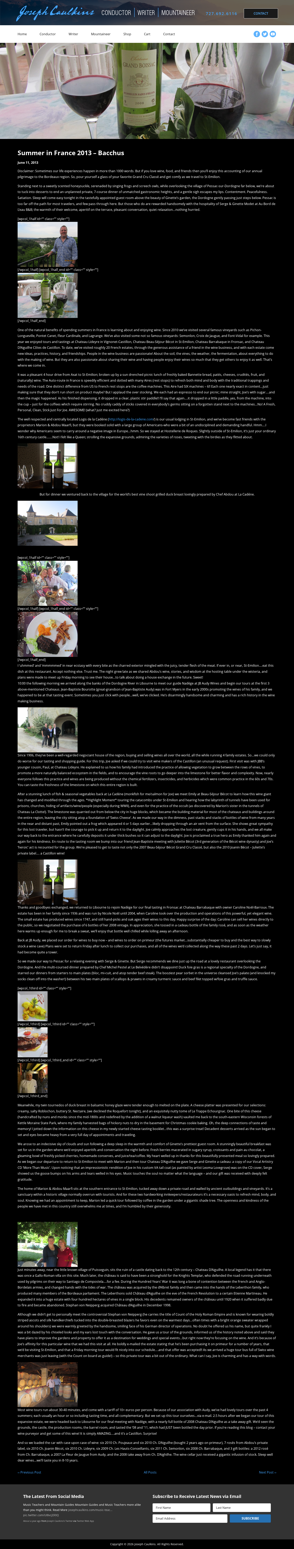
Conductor (48, 34)
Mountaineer (101, 34)
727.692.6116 (221, 13)
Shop (127, 34)
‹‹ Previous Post (29, 1472)
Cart (147, 34)
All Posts (150, 1472)
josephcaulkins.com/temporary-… (61, 1520)
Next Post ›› (267, 1472)
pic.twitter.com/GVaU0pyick (102, 1520)
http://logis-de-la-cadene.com (131, 419)
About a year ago (32, 1526)
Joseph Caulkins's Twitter (60, 1526)
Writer (73, 34)
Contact (169, 34)
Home (22, 34)
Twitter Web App (85, 1526)
